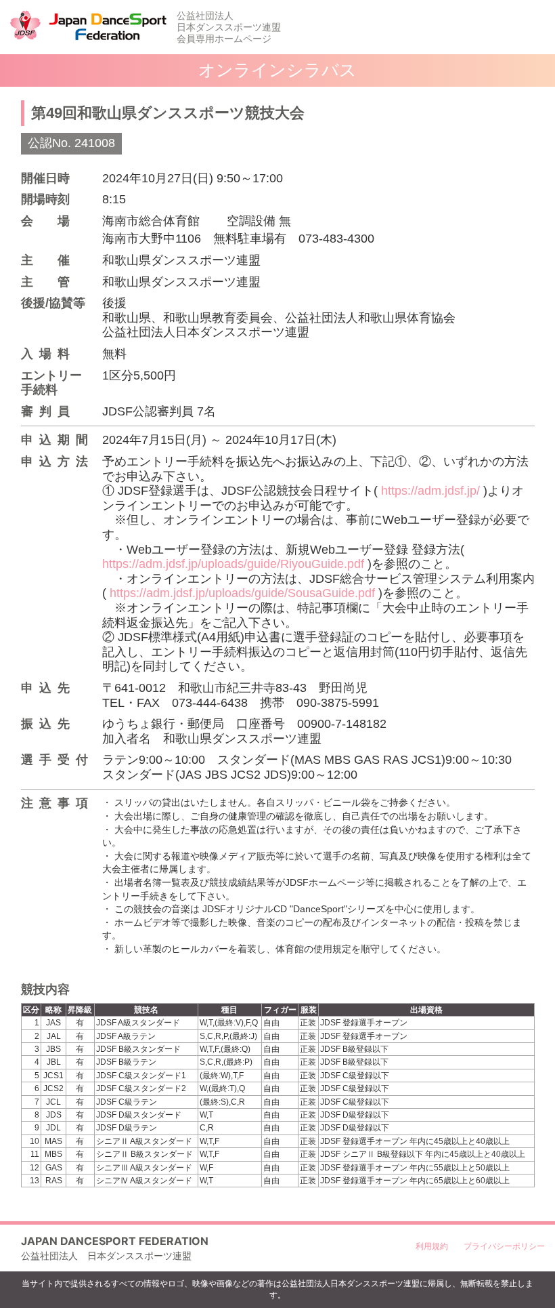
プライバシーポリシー (504, 1246)
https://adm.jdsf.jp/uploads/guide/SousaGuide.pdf (242, 593)
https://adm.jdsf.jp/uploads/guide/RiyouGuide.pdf (233, 564)
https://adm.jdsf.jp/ (430, 490)
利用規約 (432, 1246)
